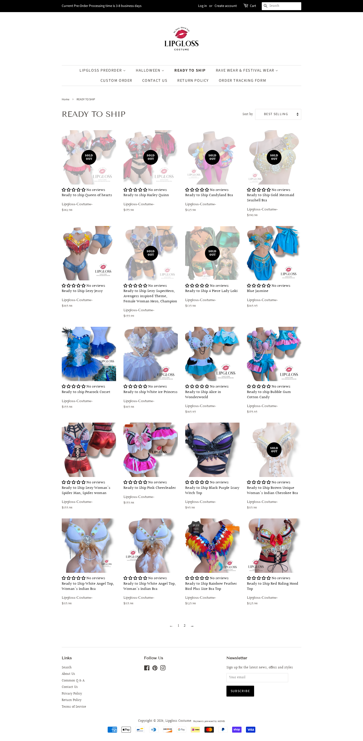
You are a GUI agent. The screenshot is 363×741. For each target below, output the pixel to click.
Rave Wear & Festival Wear (246, 70)
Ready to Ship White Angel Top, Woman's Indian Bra (88, 592)
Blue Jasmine (268, 297)
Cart (253, 5)
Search (67, 667)
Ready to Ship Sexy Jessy (83, 297)
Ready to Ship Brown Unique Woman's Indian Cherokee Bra (272, 480)
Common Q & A (73, 680)
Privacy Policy (72, 694)
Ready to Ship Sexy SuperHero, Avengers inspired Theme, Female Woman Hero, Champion (150, 285)
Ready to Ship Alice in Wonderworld (207, 401)
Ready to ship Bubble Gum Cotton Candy (269, 401)
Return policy (193, 80)
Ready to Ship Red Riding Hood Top (272, 592)
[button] (73, 190)
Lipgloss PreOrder (101, 70)
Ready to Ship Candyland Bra (209, 184)
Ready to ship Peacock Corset (86, 398)
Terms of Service (74, 707)
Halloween (148, 70)
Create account (226, 5)
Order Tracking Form (242, 80)
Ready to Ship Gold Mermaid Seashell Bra (270, 187)
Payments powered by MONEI (209, 721)
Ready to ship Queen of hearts (87, 184)
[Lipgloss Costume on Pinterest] (155, 669)
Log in (202, 5)
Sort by (247, 114)
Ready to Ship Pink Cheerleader (149, 494)
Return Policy (71, 700)
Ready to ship (190, 70)
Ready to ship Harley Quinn (146, 184)
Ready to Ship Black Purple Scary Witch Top (212, 496)
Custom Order (116, 80)
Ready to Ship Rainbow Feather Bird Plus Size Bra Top (211, 592)
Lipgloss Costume (178, 721)
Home (65, 99)
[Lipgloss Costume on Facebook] (147, 669)
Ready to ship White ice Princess (150, 398)
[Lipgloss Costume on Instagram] (162, 669)
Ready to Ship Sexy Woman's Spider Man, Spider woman (86, 496)
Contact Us (155, 80)
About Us (68, 674)
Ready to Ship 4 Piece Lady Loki (211, 280)
